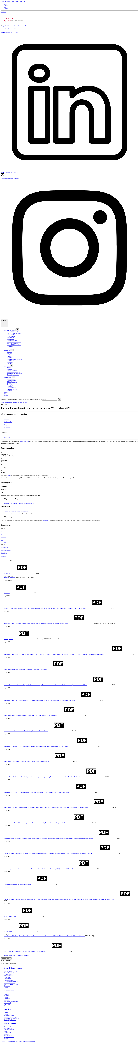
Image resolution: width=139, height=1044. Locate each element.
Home (5, 4)
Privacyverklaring (10, 1041)
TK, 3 (9, 475)
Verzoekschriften (8, 1035)
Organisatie (7, 986)
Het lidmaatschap (8, 975)
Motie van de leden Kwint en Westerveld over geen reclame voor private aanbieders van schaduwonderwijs (31, 715)
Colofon (6, 987)
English (6, 8)
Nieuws (6, 1012)
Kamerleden (9, 991)
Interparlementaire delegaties (11, 1001)
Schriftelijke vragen (9, 1029)
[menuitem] (10, 330)
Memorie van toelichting (10, 916)
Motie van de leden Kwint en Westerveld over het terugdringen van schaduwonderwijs (26, 731)
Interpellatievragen (8, 1028)
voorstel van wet (8, 931)
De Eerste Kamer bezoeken (11, 981)
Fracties (6, 997)
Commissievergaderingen (10, 1017)
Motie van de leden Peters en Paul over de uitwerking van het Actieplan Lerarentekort (25, 669)
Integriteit (6, 1000)
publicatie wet (7, 573)
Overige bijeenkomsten (10, 1020)
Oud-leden (6, 1005)
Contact (6, 5)
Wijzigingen (7, 1004)
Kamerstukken (10, 1023)
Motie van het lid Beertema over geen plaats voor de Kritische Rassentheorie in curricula (26, 761)
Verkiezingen (7, 977)
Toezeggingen (7, 1032)
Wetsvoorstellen (8, 1026)
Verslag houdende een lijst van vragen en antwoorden (17, 884)
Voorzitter (6, 994)
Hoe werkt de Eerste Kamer (11, 973)
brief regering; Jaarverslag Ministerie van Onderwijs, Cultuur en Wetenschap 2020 (25, 951)
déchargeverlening (24, 441)
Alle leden (6, 995)
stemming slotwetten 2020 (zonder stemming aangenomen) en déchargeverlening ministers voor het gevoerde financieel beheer (36, 623)
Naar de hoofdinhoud (6, 1)
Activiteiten (9, 1009)
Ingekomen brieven (9, 1037)
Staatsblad (45, 520)
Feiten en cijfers (8, 974)
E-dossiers (6, 1034)
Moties (5, 1031)
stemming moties (8, 639)
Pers (5, 7)
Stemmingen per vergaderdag (11, 1018)
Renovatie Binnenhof (9, 983)
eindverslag (7, 593)
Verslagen (6, 1038)
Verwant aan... (7, 437)
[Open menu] (17, 329)
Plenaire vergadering (9, 1015)
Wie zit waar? (7, 1003)
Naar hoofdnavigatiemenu (18, 1)
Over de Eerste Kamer (13, 968)
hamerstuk (34, 477)
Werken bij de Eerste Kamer (11, 984)
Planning (6, 1014)
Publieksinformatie (8, 980)
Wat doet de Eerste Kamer (10, 971)
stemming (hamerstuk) (9, 577)
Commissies (7, 998)
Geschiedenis (7, 978)
